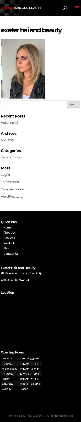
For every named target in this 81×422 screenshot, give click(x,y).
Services (9, 238)
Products (10, 243)
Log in (5, 175)
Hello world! (10, 123)
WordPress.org (12, 196)
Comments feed (13, 189)
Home (8, 227)
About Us (10, 232)
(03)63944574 (20, 279)
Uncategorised (12, 157)
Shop (7, 248)
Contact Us (11, 253)
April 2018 (8, 140)
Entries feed (10, 182)
